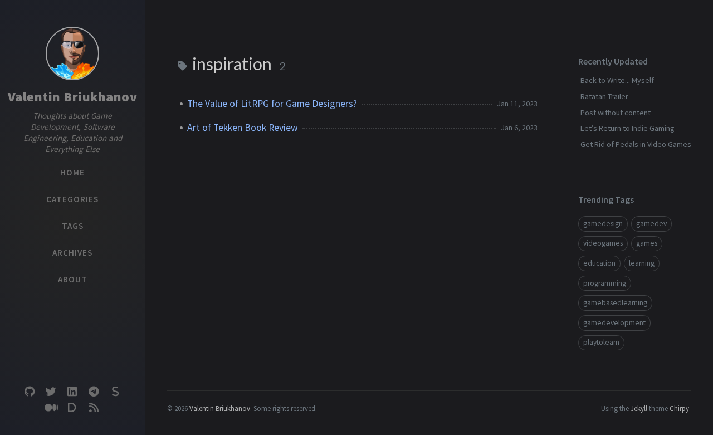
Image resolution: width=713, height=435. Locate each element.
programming (604, 283)
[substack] (115, 392)
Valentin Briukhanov (73, 96)
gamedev (651, 223)
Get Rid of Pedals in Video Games (635, 144)
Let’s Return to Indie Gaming (627, 128)
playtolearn (601, 342)
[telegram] (93, 392)
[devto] (72, 408)
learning (642, 263)
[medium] (50, 408)
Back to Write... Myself (617, 80)
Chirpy (679, 408)
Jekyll (639, 408)
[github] (29, 392)
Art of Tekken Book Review (242, 127)
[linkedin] (72, 392)
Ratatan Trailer (604, 96)
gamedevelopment (614, 323)
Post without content (615, 112)
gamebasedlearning (615, 302)
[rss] (93, 408)
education (599, 263)
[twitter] (50, 392)
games (646, 243)
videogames (603, 243)
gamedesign (603, 223)
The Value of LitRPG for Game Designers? (272, 103)
